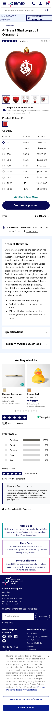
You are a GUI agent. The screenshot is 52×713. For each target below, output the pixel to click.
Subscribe (42, 616)
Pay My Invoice (33, 640)
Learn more (32, 231)
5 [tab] (26, 411)
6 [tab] (28, 411)
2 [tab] (18, 411)
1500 (9, 177)
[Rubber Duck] (38, 375)
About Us (6, 651)
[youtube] (4, 642)
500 (9, 160)
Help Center (32, 633)
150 (8, 148)
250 (9, 154)
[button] (4, 390)
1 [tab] (15, 411)
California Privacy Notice (24, 690)
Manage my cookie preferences (26, 699)
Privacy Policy (7, 622)
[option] (5, 124)
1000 (9, 171)
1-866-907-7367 (15, 598)
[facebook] (4, 638)
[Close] (48, 656)
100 (8, 142)
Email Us (5, 595)
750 (9, 165)
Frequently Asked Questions (23, 344)
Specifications (14, 332)
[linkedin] (16, 638)
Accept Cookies (26, 707)
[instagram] (10, 638)
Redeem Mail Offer (34, 643)
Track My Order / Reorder (37, 637)
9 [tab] (36, 411)
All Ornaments (8, 26)
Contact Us (31, 649)
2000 (9, 183)
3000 (9, 189)
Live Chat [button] (6, 592)
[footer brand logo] (12, 581)
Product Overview (16, 244)
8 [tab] (34, 411)
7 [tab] (31, 411)
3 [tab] (20, 411)
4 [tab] (23, 411)
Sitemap (30, 646)
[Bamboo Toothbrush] (13, 375)
